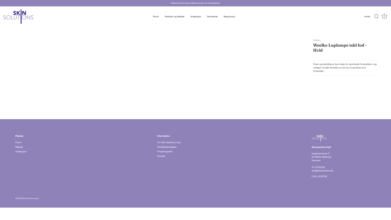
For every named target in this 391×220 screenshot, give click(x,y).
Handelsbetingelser (167, 147)
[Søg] (376, 16)
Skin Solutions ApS (30, 198)
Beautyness (229, 16)
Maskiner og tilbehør (175, 16)
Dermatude (212, 16)
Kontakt (161, 156)
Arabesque (195, 16)
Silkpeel (19, 147)
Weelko (316, 40)
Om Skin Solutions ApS (169, 142)
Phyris (156, 16)
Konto (367, 16)
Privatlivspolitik (164, 151)
